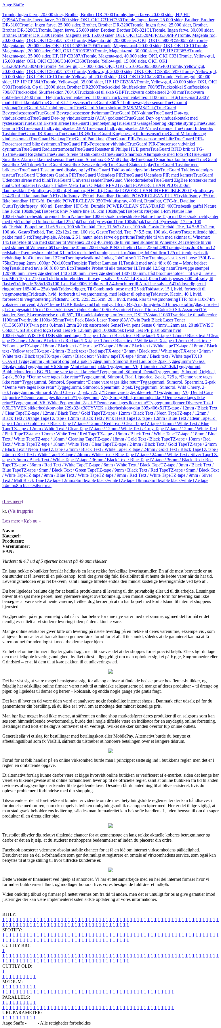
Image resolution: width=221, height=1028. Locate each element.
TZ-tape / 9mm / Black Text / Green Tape (58, 470)
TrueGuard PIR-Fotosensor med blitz (140, 138)
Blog (32, 1023)
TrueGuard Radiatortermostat (47, 149)
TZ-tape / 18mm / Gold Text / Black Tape (132, 439)
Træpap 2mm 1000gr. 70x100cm (41, 263)
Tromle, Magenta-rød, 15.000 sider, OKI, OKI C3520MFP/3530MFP (113, 35)
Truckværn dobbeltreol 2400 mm (154, 92)
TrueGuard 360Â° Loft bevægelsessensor (126, 102)
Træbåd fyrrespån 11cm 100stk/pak (112, 221)
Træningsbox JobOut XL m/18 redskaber (57, 252)
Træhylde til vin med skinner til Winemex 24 (142, 242)
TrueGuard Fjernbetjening (92, 123)
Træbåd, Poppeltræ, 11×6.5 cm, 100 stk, (45, 226)
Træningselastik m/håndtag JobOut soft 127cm (107, 257)
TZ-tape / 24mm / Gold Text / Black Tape (163, 449)
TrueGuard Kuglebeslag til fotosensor (125, 133)
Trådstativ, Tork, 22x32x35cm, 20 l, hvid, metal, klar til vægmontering (114, 299)
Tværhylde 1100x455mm (41, 319)
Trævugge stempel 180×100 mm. (117, 273)
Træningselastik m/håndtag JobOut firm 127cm (137, 252)
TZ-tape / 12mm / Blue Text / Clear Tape (172, 418)
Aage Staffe (13, 4)
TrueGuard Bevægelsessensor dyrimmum (72, 112)
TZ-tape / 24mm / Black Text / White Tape (86, 449)
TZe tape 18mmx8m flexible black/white (155, 480)
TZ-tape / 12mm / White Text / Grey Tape (126, 428)
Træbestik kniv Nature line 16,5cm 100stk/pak (83, 211)
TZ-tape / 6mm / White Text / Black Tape (123, 464)
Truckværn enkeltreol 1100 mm (81, 97)
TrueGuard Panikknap (86, 138)
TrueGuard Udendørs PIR (99, 175)
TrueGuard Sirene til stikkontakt (75, 154)
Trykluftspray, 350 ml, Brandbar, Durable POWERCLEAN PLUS (115, 195)
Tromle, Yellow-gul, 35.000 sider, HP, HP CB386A (89, 81)
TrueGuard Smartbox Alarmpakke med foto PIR (147, 154)
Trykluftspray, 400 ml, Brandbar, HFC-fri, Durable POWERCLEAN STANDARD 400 (93, 206)
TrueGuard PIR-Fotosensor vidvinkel (93, 143)
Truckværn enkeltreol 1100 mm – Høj (144, 97)
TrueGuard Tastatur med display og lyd (54, 169)
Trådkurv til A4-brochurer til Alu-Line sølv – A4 (130, 283)
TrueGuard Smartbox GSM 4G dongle (100, 159)
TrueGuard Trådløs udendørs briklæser (125, 169)
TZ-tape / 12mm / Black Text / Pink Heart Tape (92, 418)
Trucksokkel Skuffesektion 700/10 (46, 92)
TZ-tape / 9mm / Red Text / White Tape (135, 475)
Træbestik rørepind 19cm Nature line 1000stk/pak (69, 216)
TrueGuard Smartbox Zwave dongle (75, 164)
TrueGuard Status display (131, 164)
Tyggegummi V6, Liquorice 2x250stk (141, 366)
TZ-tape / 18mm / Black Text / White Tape (136, 433)
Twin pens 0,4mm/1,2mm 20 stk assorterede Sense (75, 325)
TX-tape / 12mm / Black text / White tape (119, 340)
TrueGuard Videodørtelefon (128, 180)
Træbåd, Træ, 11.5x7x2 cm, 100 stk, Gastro (121, 226)
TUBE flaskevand (76, 304)
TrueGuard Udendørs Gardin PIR (45, 175)
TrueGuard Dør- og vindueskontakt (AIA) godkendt (77, 118)
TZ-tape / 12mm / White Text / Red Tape (60, 433)
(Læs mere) (12, 501)
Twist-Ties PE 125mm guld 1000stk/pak (87, 330)
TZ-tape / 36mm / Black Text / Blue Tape (111, 459)
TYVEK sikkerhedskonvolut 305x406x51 (125, 407)
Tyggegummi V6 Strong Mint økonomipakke (66, 366)
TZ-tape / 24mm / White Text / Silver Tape (172, 454)
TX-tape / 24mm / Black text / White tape (142, 351)
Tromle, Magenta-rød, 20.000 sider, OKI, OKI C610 (146, 45)
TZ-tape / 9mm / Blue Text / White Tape (62, 475)
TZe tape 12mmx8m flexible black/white (81, 480)
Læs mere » (13, 520)
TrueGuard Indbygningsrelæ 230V (54, 128)
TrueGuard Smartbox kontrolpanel (166, 159)
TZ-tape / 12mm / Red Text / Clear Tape (107, 423)
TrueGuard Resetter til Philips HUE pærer (112, 149)
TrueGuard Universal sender (77, 180)
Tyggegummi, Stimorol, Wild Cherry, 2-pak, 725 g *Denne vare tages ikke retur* (82, 392)
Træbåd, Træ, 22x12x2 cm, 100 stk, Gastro (69, 231)
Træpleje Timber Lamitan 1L (97, 263)
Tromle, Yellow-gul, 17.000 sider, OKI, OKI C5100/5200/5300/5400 (106, 66)
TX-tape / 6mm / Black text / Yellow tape (81, 356)
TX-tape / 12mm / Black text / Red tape (45, 340)
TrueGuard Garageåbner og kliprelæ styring (156, 123)
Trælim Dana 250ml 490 (144, 247)
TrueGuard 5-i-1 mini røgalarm (46, 107)
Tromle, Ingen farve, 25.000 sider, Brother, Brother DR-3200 (75, 24)
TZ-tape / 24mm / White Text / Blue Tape (96, 454)
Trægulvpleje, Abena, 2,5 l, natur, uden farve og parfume (83, 237)
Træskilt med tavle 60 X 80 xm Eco (41, 268)
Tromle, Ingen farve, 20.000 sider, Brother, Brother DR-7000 (57, 14)
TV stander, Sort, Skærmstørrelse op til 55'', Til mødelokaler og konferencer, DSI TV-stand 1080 (104, 312)
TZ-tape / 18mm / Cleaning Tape (64, 439)
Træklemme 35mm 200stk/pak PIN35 (87, 247)
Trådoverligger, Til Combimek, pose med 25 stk (101, 288)
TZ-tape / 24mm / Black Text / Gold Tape (149, 444)
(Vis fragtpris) (20, 511)
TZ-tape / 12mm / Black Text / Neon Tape (138, 413)
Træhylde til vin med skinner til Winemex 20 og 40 (55, 242)
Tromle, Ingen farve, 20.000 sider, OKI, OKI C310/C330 (70, 19)
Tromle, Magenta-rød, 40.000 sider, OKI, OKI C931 (131, 55)
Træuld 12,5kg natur (157, 268)
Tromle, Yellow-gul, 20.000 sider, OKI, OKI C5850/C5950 (127, 71)
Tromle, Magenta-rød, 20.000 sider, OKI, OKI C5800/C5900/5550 (134, 40)
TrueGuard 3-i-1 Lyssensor (63, 102)
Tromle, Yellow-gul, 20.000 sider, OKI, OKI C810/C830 (108, 76)
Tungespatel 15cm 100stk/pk (35, 309)
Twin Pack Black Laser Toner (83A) (97, 319)
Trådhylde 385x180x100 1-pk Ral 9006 (50, 283)
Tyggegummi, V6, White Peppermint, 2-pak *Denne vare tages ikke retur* (80, 402)
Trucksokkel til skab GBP (100, 92)
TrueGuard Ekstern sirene (45, 123)
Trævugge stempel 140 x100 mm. (56, 273)
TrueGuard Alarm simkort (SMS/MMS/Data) (115, 107)
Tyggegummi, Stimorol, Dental (127, 371)
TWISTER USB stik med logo (52, 335)
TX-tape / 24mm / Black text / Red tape (69, 351)
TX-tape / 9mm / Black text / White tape (154, 356)
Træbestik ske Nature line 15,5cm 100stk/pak (156, 216)
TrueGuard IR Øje (74, 133)
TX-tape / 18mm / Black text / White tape (135, 345)
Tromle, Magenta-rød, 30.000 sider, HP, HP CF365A (141, 50)
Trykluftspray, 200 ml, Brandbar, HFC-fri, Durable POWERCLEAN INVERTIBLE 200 (108, 190)
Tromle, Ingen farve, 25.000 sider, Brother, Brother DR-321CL (95, 30)
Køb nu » (32, 520)
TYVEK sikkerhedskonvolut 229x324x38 (49, 407)
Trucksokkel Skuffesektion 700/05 (129, 87)
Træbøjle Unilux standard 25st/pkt (49, 221)
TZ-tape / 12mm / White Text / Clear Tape (49, 428)
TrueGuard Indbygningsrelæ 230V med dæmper (130, 128)
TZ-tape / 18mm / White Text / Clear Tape (73, 444)
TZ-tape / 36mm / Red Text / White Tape (48, 464)
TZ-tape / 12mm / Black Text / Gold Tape (62, 413)
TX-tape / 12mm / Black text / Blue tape (117, 335)
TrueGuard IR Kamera (37, 133)
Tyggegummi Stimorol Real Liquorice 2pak (127, 361)
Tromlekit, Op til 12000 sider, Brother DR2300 (55, 87)
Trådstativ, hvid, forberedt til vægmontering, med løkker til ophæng (89, 294)
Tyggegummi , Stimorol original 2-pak (52, 361)
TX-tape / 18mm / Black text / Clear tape (61, 345)
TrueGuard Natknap (48, 138)
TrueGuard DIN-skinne (131, 112)
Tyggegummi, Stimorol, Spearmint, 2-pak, (95, 387)
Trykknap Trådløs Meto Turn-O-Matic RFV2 (76, 185)
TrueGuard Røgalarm (26, 154)
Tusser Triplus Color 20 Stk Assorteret (165, 309)
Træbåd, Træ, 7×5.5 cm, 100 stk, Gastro (144, 231)
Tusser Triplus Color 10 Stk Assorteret (96, 309)
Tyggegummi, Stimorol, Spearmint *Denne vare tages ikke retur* (81, 382)
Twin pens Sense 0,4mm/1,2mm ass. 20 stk (160, 325)
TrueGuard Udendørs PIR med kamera (158, 175)
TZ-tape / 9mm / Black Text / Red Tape (132, 470)
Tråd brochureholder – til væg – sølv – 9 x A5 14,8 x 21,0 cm (102, 278)
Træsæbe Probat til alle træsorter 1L (106, 268)
